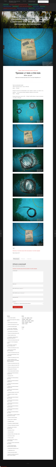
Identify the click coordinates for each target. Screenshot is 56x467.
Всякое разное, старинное (39, 8)
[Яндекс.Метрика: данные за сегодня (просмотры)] (3, 466)
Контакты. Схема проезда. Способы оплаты (14, 2)
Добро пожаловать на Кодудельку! (28, 15)
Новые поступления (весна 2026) (13, 333)
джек (25, 320)
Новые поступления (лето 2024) (13, 357)
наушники (26, 322)
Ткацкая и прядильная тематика (44, 4)
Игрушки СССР (10, 375)
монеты (23, 322)
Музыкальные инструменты (12, 322)
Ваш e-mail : (18, 288)
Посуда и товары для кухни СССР (13, 365)
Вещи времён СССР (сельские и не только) (9, 8)
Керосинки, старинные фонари (33, 4)
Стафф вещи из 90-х (11, 450)
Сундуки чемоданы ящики (12, 326)
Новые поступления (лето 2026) (13, 324)
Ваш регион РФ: (15, 297)
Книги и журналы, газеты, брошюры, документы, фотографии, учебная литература (13, 360)
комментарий (15, 270)
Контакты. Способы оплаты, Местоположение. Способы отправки (28, 80)
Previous (3, 47)
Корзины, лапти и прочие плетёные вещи (25, 6)
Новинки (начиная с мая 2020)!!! (13, 392)
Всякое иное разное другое (12, 452)
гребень (27, 319)
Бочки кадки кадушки (11, 317)
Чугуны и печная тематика (7, 6)
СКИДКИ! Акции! (11, 421)
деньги (23, 320)
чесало (26, 323)
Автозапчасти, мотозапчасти (13, 331)
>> (13, 248)
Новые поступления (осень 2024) (13, 352)
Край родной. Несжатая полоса (13, 448)
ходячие (30, 322)
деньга (30, 319)
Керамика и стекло (31, 8)
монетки (32, 320)
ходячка (23, 323)
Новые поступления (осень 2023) (13, 363)
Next (52, 47)
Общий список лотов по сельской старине (31, 1)
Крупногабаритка (15, 6)
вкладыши (23, 319)
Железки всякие (42, 6)
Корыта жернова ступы (12, 335)
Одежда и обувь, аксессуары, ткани (22, 8)
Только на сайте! (5, 4)
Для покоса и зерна (36, 6)
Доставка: (14, 301)
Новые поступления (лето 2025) (13, 347)
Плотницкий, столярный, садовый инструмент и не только (18, 4)
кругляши (28, 320)
